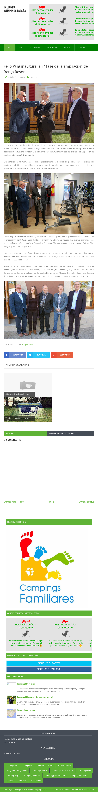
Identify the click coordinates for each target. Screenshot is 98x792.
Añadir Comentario (16, 77)
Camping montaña (32, 775)
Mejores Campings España (15, 9)
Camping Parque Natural (62, 770)
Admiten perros (64, 765)
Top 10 (21, 47)
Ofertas (67, 47)
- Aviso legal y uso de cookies (18, 739)
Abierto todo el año (44, 765)
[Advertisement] (64, 22)
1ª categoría (12, 765)
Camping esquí (13, 775)
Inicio (10, 47)
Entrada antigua (86, 501)
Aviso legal (8, 789)
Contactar (12, 54)
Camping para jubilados (55, 775)
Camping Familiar (39, 770)
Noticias (81, 47)
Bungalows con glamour (17, 770)
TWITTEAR (41, 355)
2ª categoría (27, 765)
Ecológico (11, 780)
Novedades (36, 780)
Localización (52, 47)
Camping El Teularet (26, 684)
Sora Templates (69, 789)
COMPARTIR (18, 355)
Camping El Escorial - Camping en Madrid (35, 697)
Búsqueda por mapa (26, 710)
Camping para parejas (79, 775)
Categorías (35, 47)
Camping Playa (84, 770)
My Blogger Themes (86, 789)
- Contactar (9, 742)
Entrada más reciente (14, 501)
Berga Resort (27, 344)
